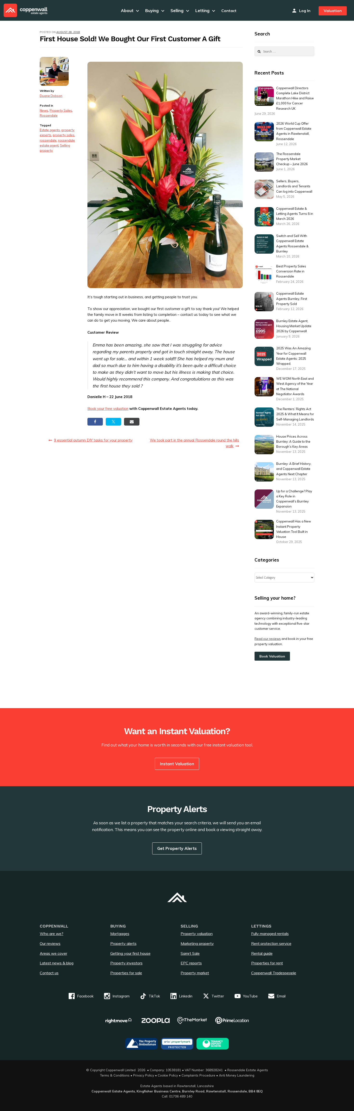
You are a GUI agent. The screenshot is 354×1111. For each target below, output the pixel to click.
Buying (155, 10)
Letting (205, 10)
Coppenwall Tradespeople (273, 972)
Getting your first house (130, 953)
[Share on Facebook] (95, 422)
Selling (180, 10)
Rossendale (49, 115)
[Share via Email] (131, 422)
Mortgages (119, 933)
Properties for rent (267, 963)
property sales (63, 135)
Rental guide (262, 953)
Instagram (121, 996)
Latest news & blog (56, 963)
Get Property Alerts (177, 848)
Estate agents (50, 130)
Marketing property (197, 943)
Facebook (85, 996)
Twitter (217, 996)
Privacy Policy (143, 1075)
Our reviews (50, 943)
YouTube (250, 996)
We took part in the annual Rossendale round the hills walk (194, 443)
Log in (304, 10)
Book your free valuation (107, 408)
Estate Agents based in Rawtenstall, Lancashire (177, 1086)
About (130, 10)
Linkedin (185, 996)
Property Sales (61, 110)
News (44, 110)
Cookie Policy (168, 1075)
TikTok (154, 996)
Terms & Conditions (115, 1075)
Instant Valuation (177, 763)
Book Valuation (272, 656)
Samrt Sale (190, 953)
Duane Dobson (51, 96)
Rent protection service (271, 943)
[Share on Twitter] (113, 422)
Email (281, 996)
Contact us (49, 972)
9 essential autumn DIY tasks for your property (93, 440)
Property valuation (197, 933)
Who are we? (51, 933)
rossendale (48, 140)
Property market (195, 972)
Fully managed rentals (270, 933)
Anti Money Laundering (236, 1075)
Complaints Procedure (198, 1075)
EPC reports (191, 963)
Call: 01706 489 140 (177, 1096)
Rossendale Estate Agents (247, 1070)
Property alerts (123, 943)
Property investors (126, 963)
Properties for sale (126, 972)
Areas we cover (53, 953)
